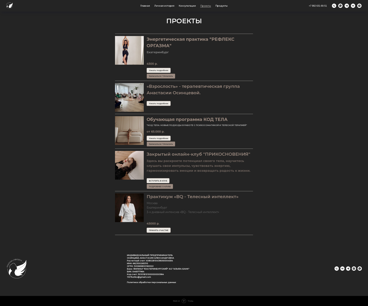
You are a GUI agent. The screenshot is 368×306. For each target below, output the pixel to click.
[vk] (353, 6)
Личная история (164, 5)
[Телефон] (334, 6)
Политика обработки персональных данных (151, 282)
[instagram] (359, 6)
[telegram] (347, 6)
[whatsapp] (340, 6)
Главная (145, 5)
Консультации (187, 5)
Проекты (205, 5)
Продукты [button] (221, 5)
